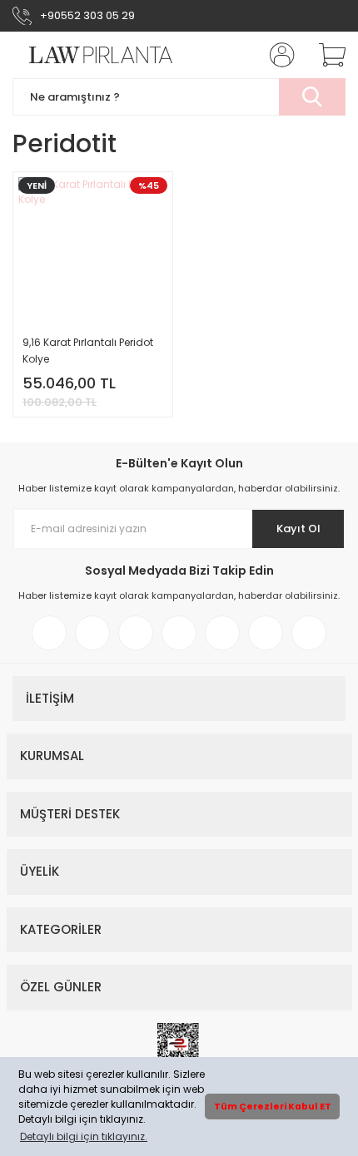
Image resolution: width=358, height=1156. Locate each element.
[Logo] (92, 55)
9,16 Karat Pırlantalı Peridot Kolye (87, 350)
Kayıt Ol (298, 528)
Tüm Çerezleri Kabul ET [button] (272, 1106)
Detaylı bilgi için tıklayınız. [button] (83, 1136)
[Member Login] (277, 55)
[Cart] (326, 55)
